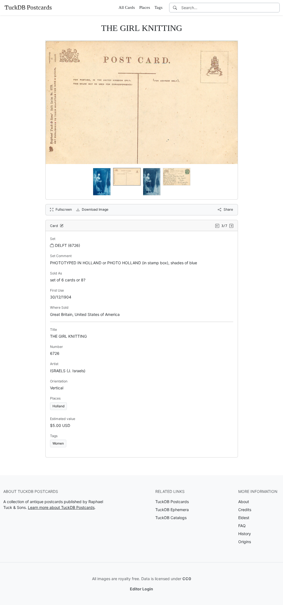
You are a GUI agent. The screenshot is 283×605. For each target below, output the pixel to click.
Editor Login (141, 588)
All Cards (127, 7)
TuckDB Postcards (172, 501)
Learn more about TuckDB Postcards (61, 507)
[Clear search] (275, 7)
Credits (244, 509)
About (243, 501)
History (244, 533)
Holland (58, 406)
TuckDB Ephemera (172, 509)
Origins (244, 541)
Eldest (243, 517)
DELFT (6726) (67, 245)
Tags (158, 7)
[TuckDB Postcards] (28, 7)
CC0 (186, 578)
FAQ (242, 525)
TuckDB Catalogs (171, 517)
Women (58, 443)
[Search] (174, 7)
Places (144, 7)
